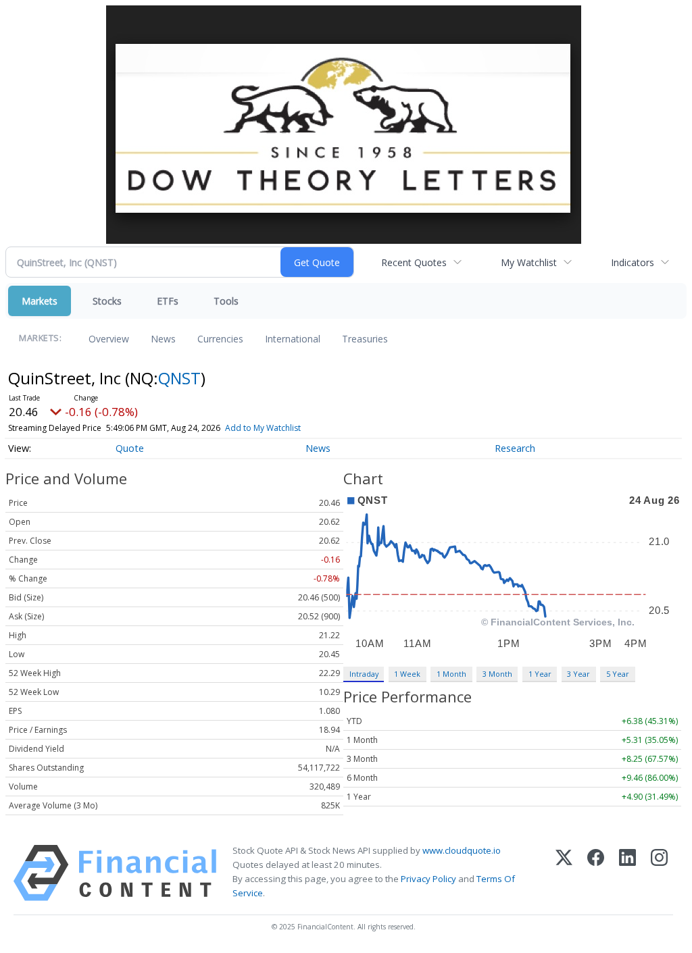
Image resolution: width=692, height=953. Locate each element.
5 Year (617, 674)
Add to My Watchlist (263, 428)
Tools (226, 300)
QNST (179, 378)
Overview (109, 338)
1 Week (407, 674)
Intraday (363, 674)
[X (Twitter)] (564, 873)
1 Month (451, 674)
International (292, 338)
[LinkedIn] (627, 873)
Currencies (220, 338)
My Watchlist (529, 262)
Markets (39, 300)
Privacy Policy (428, 879)
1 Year (539, 674)
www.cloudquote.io (461, 850)
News (163, 338)
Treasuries (365, 338)
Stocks (107, 300)
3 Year (578, 674)
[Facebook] (596, 873)
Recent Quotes (414, 262)
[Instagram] (659, 873)
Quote (130, 448)
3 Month (497, 674)
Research (515, 448)
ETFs (167, 300)
